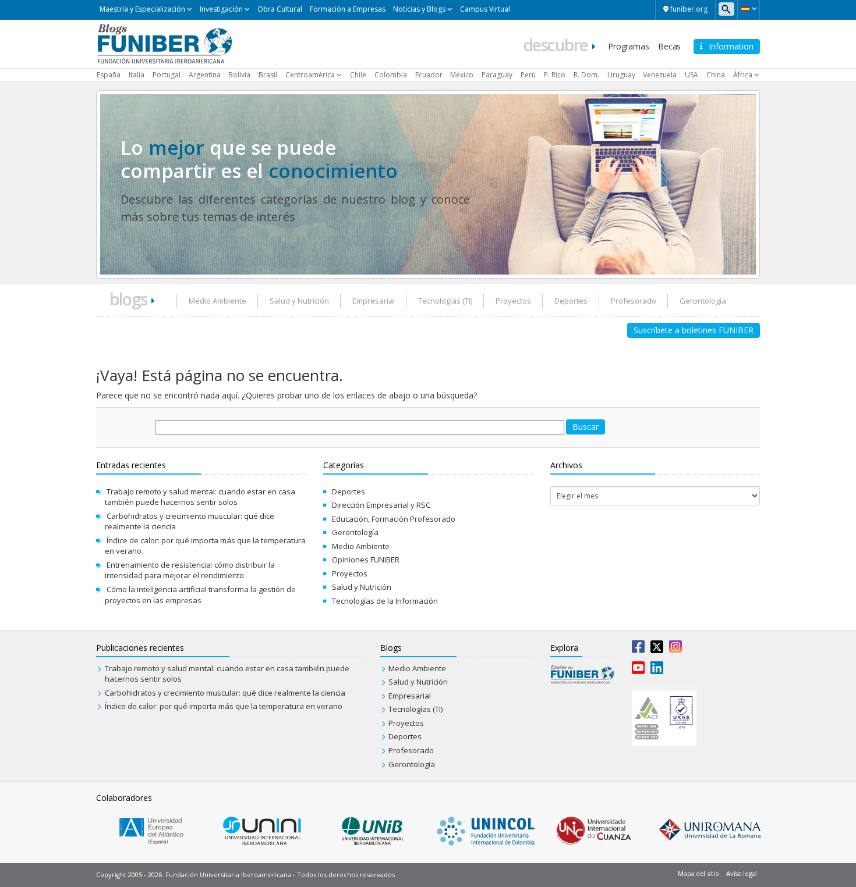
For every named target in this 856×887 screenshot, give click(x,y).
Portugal (167, 75)
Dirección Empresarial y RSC (381, 505)
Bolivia (239, 75)
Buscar (585, 426)
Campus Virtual (485, 9)
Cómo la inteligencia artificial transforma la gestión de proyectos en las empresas (200, 594)
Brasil (268, 75)
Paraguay (497, 75)
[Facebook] (638, 649)
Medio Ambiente (217, 300)
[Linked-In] (656, 670)
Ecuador (429, 75)
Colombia (390, 75)
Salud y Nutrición (299, 300)
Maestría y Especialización (142, 9)
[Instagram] (675, 649)
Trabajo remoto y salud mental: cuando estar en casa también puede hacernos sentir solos (200, 497)
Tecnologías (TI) (445, 300)
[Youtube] (638, 670)
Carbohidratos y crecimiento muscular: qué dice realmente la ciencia (225, 692)
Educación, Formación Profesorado (393, 519)
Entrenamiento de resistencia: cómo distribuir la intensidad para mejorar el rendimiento (190, 570)
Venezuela (660, 75)
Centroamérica (310, 75)
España (109, 75)
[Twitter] (656, 649)
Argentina (205, 75)
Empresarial (373, 300)
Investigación (221, 9)
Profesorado (633, 300)
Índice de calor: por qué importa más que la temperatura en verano (223, 706)
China (715, 75)
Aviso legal (741, 873)
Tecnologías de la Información (385, 601)
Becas (669, 46)
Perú (528, 75)
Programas (628, 46)
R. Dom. (586, 75)
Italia (136, 75)
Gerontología (703, 300)
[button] (748, 8)
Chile (358, 75)
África (742, 75)
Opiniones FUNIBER (365, 559)
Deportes (571, 300)
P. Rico (554, 75)
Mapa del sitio (698, 873)
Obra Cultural (279, 9)
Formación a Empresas (347, 9)
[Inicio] (164, 43)
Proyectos (513, 300)
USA (691, 75)
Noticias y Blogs (419, 9)
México (461, 75)
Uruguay (621, 75)
